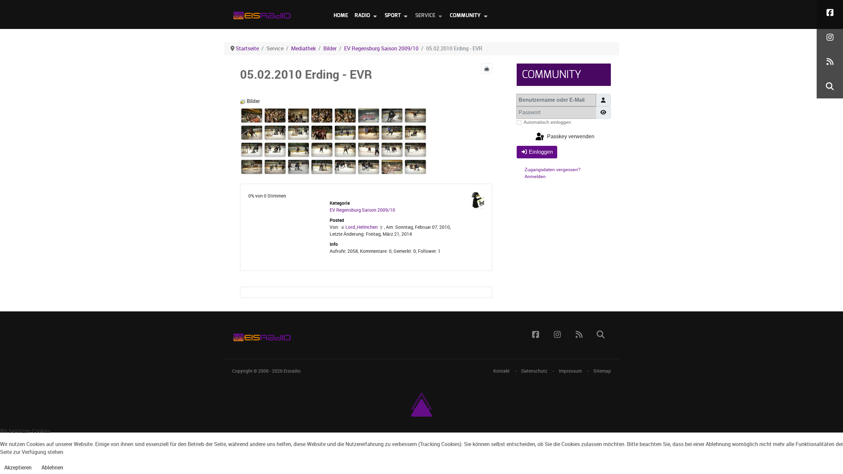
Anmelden (535, 176)
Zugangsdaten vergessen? (553, 169)
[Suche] (830, 86)
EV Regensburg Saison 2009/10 (362, 210)
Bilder (252, 101)
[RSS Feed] (830, 61)
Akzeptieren (18, 467)
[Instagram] (830, 37)
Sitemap (602, 371)
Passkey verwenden (570, 137)
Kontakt (501, 371)
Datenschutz (534, 371)
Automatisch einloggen (547, 122)
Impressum (570, 371)
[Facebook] (830, 12)
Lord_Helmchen (361, 227)
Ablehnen (52, 467)
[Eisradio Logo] (261, 14)
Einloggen (541, 152)
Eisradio (292, 371)
